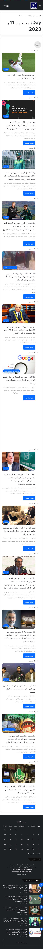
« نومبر (38, 853)
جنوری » (31, 853)
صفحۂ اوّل (36, 16)
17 (5, 839)
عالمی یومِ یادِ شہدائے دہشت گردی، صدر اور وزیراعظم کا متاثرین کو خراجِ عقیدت (16, 931)
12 (33, 839)
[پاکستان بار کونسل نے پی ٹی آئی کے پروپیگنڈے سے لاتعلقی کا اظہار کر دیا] (35, 910)
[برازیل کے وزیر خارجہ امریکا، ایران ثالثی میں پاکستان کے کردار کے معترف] (35, 899)
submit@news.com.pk (24, 869)
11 (38, 839)
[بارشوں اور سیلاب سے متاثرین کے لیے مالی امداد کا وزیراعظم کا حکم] (35, 888)
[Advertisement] (21, 423)
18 (38, 844)
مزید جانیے (21, 874)
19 (33, 844)
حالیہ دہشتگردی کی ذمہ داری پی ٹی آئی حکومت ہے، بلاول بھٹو (19, 688)
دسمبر (24, 16)
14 (22, 839)
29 (16, 849)
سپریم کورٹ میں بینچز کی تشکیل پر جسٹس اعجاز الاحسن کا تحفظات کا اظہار (19, 329)
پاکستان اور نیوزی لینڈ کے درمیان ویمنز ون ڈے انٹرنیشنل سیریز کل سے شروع (19, 226)
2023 (29, 16)
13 (28, 839)
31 (5, 849)
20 (28, 844)
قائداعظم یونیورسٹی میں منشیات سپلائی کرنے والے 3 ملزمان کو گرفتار (20, 276)
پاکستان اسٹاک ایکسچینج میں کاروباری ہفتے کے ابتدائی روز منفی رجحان (18, 789)
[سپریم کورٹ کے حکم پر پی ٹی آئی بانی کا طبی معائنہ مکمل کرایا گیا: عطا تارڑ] (35, 921)
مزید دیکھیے (21, 942)
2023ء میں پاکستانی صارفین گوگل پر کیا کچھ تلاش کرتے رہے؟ (19, 380)
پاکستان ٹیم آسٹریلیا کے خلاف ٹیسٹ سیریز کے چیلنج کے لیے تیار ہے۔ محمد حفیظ (19, 175)
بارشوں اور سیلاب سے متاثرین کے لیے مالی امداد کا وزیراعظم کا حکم (15, 887)
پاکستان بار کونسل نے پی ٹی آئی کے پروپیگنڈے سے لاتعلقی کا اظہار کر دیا (15, 909)
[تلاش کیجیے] (40, 6)
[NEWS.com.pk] (33, 5)
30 (10, 849)
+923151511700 (25, 872)
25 (38, 849)
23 (10, 844)
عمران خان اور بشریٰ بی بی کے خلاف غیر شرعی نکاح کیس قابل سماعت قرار (19, 530)
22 (16, 844)
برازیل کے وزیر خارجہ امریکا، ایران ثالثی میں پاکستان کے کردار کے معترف (15, 898)
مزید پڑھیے (29, 92)
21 (22, 844)
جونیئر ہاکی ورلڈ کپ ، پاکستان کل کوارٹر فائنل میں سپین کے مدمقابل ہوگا (20, 125)
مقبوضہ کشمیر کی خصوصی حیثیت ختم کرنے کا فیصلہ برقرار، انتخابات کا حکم (20, 738)
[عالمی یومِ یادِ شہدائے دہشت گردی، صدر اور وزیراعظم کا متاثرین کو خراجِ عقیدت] (35, 932)
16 (10, 839)
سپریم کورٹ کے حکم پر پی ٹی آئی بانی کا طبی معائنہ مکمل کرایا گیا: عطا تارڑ (15, 920)
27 (28, 849)
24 (5, 844)
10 (5, 835)
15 (15, 839)
